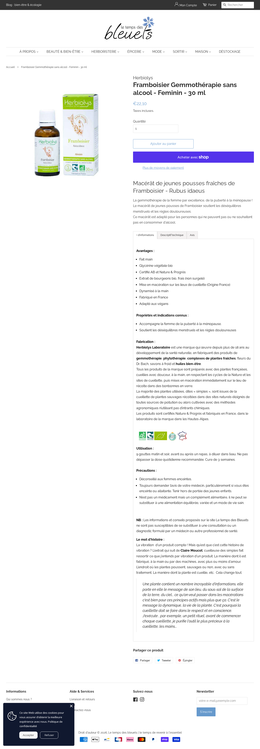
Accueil (10, 67)
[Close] (71, 706)
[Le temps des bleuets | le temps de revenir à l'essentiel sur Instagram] (142, 700)
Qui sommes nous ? (19, 699)
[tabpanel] (193, 440)
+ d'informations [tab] (145, 235)
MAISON (202, 52)
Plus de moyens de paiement (163, 168)
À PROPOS (28, 52)
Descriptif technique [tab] (171, 235)
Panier (212, 4)
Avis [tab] (192, 235)
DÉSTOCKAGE (229, 52)
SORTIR (179, 52)
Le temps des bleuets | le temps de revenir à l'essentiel (145, 732)
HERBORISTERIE (104, 52)
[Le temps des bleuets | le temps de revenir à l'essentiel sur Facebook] (135, 700)
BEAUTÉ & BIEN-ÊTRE (64, 52)
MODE (157, 52)
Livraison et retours (82, 699)
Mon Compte (188, 5)
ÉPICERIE (134, 52)
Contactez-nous (80, 710)
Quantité (139, 121)
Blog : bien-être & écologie (23, 4)
